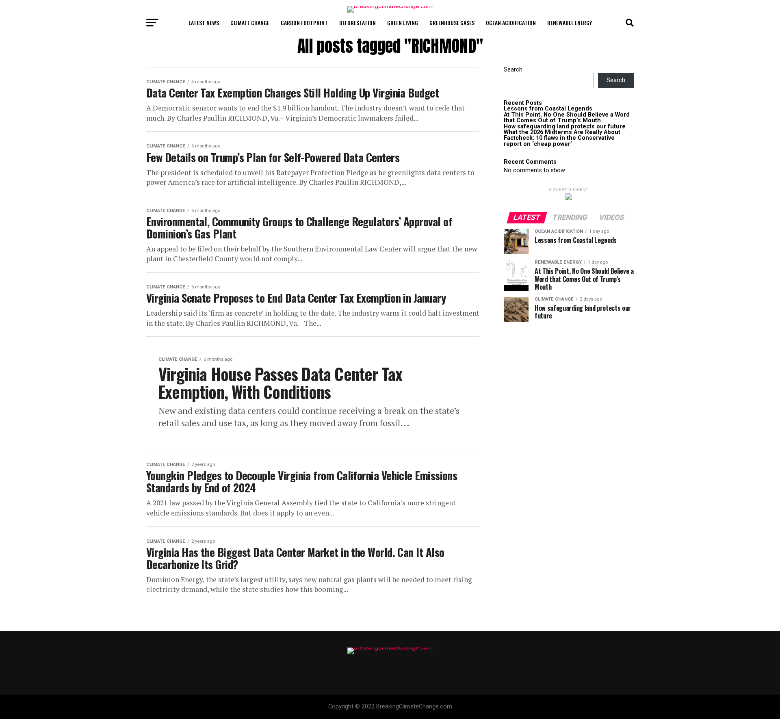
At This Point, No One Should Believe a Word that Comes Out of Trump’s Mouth (567, 117)
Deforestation (357, 22)
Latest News (203, 22)
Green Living (402, 22)
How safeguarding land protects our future (565, 126)
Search (513, 69)
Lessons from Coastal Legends (548, 108)
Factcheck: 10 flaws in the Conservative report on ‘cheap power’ (559, 140)
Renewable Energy (569, 22)
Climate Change (249, 22)
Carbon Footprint (304, 22)
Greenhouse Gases (451, 22)
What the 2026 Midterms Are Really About (562, 132)
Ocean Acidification (511, 22)
